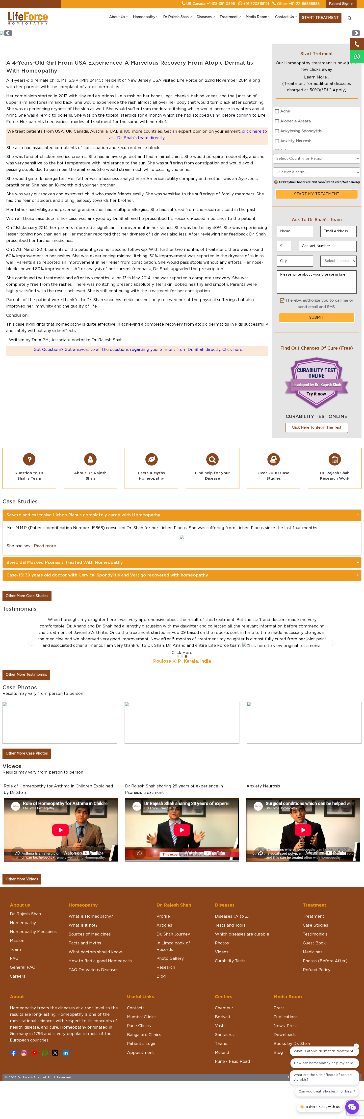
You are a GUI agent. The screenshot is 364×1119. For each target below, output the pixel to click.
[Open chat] (352, 1107)
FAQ (14, 959)
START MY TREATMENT (316, 194)
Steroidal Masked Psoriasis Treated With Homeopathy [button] (64, 562)
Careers (17, 976)
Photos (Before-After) (325, 961)
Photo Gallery (170, 959)
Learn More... (316, 77)
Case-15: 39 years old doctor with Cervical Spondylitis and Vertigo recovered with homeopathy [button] (107, 575)
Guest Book (314, 943)
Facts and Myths (85, 943)
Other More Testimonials (26, 675)
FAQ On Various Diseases (93, 970)
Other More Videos (22, 879)
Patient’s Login (141, 1044)
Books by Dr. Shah (292, 1044)
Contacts (136, 1008)
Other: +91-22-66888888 (298, 4)
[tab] (182, 515)
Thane (221, 1044)
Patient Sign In (341, 4)
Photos (222, 943)
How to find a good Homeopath (100, 961)
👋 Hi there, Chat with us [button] (320, 1107)
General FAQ (22, 967)
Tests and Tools (230, 925)
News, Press (286, 1026)
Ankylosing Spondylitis (301, 131)
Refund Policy (316, 970)
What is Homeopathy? (91, 916)
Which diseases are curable (242, 934)
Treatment (313, 916)
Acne (285, 111)
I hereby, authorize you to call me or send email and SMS (319, 304)
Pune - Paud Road (232, 1062)
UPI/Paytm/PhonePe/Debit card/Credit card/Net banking (319, 182)
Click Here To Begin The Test (316, 427)
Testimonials (315, 934)
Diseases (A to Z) (232, 916)
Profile (163, 916)
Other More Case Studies (27, 596)
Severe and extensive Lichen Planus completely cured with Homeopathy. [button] (83, 515)
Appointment (140, 1053)
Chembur (224, 1008)
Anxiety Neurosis (296, 141)
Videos (221, 952)
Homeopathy (23, 923)
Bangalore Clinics (144, 1035)
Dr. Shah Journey (173, 934)
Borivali (222, 1017)
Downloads (285, 1035)
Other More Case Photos (27, 753)
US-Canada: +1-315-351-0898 (210, 4)
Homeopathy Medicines (33, 932)
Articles (164, 925)
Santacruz (225, 1035)
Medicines (312, 952)
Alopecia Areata (295, 121)
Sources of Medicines (90, 934)
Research (165, 967)
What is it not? (83, 925)
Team (15, 950)
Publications (286, 1017)
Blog (161, 976)
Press (279, 1008)
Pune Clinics (139, 1026)
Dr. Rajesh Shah (25, 914)
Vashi (220, 1026)
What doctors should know (95, 952)
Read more (45, 546)
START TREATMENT (320, 18)
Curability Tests (230, 961)
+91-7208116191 (256, 4)
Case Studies (315, 925)
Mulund (222, 1053)
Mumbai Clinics (141, 1017)
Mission (17, 941)
